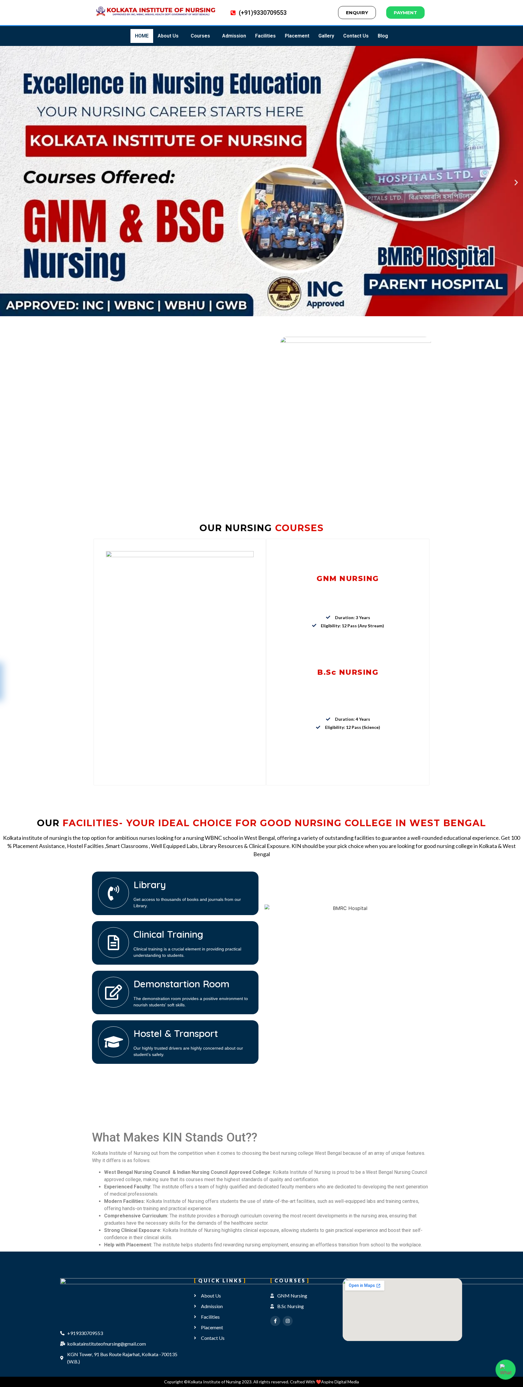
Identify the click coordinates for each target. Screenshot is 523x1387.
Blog (383, 36)
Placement (297, 36)
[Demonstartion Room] (113, 992)
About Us (168, 36)
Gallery (326, 36)
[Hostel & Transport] (113, 1041)
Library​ (149, 885)
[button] (169, 36)
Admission (234, 36)
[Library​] (113, 893)
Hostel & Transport (175, 1033)
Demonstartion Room (181, 984)
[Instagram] (288, 1321)
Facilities (265, 36)
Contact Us (356, 36)
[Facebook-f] (275, 1321)
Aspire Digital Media (340, 1381)
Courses (200, 36)
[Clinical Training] (113, 942)
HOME (142, 36)
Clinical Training (168, 934)
